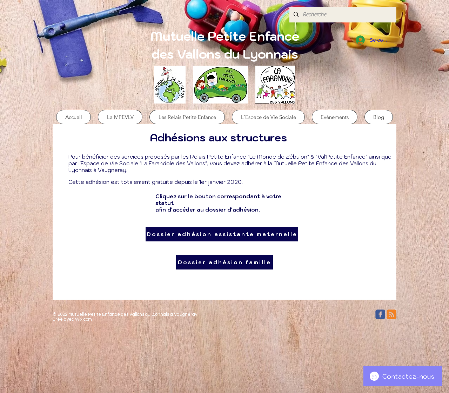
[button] (120, 117)
